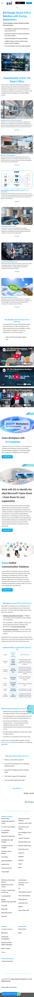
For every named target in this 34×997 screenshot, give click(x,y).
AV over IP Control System (8, 832)
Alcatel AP (4, 922)
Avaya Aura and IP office (25, 829)
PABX (19, 873)
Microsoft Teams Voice (24, 847)
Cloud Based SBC (6, 901)
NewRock (20, 866)
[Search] (17, 7)
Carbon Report (5, 877)
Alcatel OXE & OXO (23, 855)
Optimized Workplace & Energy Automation (16, 38)
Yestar (20, 869)
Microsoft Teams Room (24, 851)
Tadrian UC (21, 858)
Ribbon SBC (4, 914)
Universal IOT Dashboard (8, 842)
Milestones (4, 938)
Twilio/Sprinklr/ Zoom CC (25, 897)
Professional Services (7, 967)
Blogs (19, 938)
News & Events (22, 934)
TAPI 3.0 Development (24, 901)
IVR (19, 894)
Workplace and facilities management (13, 616)
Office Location (5, 954)
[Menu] (2, 3)
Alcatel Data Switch (6, 918)
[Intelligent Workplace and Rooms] (9, 3)
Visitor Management (6, 866)
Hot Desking (4, 862)
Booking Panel (5, 870)
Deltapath (21, 862)
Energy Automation (6, 873)
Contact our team (6, 742)
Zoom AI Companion (23, 844)
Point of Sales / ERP (23, 916)
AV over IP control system (18, 626)
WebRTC (20, 912)
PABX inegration (22, 905)
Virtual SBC (4, 911)
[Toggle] (4, 337)
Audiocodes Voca (23, 908)
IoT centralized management (10, 629)
